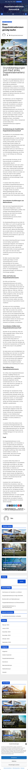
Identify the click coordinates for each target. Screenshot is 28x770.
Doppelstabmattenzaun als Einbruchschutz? (12, 551)
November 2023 (6, 635)
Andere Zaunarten (6, 655)
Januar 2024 (5, 628)
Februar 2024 (5, 625)
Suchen (4, 577)
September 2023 (6, 642)
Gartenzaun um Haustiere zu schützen (12, 592)
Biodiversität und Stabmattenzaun (10, 599)
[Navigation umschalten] (13, 14)
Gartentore (5, 661)
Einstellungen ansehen (14, 764)
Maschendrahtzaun (17, 562)
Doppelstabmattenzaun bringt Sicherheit (13, 536)
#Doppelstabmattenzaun (17, 35)
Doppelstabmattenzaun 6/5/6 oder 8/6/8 (9, 509)
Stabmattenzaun (6, 668)
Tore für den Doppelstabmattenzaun (18, 509)
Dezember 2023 (6, 631)
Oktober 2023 (5, 638)
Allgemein (4, 651)
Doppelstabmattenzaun (8, 534)
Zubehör (4, 672)
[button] (26, 744)
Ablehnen (14, 761)
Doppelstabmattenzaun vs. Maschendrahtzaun (12, 565)
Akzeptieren (14, 757)
